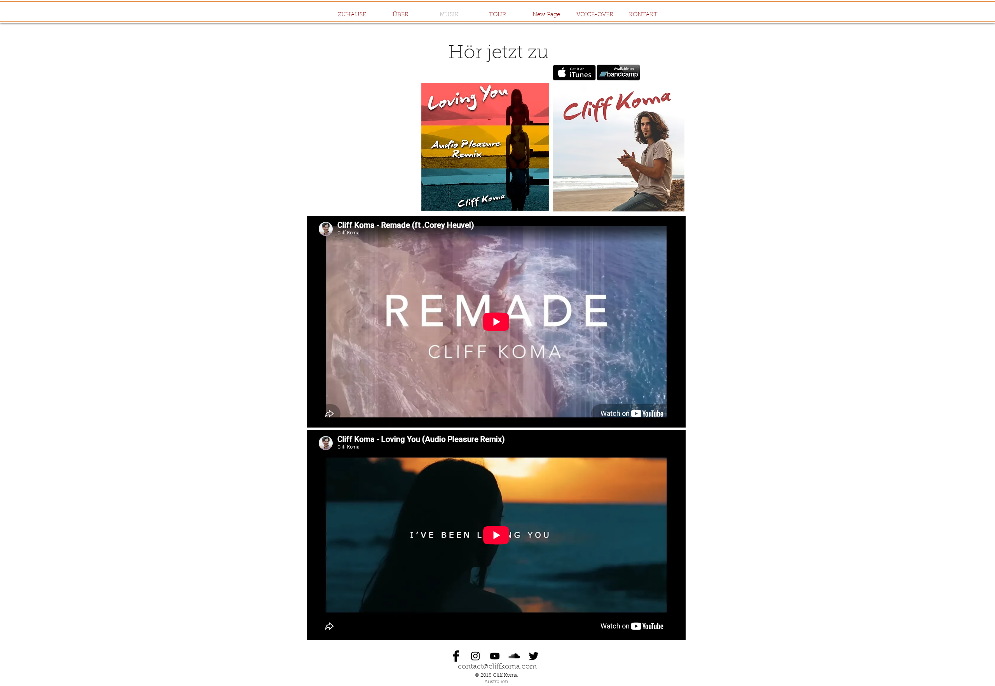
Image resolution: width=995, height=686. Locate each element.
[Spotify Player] (370, 146)
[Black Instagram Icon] (475, 656)
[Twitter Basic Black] (533, 656)
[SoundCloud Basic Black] (514, 656)
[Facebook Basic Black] (456, 656)
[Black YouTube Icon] (495, 656)
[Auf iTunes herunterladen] (574, 72)
